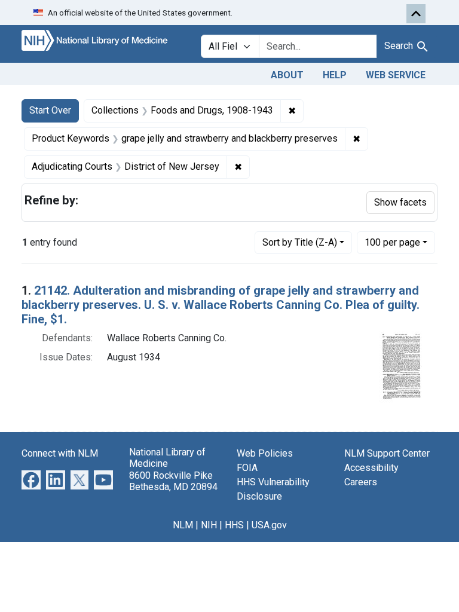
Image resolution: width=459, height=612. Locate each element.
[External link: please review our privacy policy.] (31, 479)
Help (335, 75)
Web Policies (265, 453)
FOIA (247, 467)
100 (392, 242)
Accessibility (371, 467)
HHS (234, 525)
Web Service (396, 75)
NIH (209, 525)
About (287, 75)
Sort (299, 242)
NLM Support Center (387, 453)
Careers (360, 482)
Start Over (50, 110)
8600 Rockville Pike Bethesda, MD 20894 (173, 481)
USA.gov (269, 525)
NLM (183, 525)
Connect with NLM (60, 453)
